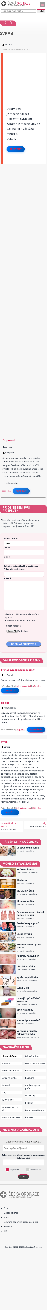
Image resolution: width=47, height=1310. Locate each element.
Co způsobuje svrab (28, 847)
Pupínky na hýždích (28, 955)
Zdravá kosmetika (10, 1070)
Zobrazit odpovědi (23, 686)
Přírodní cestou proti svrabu (29, 946)
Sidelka (5, 702)
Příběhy (29, 1102)
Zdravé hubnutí (32, 1056)
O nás (6, 1208)
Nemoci (6, 1085)
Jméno (7, 547)
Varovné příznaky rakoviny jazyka (27, 1032)
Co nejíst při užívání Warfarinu (28, 1000)
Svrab (4, 741)
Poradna (6, 1063)
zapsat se (14, 1169)
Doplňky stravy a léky (10, 1108)
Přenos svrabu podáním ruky (17, 669)
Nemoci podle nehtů (28, 1020)
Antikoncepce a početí (32, 1087)
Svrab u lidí (23, 987)
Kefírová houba (25, 869)
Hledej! (41, 11)
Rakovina (29, 1077)
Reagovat (21, 491)
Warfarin (22, 880)
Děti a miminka (9, 1077)
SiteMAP (8, 1226)
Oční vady (30, 1095)
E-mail (7, 556)
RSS (5, 1231)
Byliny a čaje (8, 1099)
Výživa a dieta (32, 1070)
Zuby (4, 1092)
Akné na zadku (25, 901)
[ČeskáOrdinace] (15, 6)
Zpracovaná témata (34, 1110)
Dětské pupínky (26, 966)
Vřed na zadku (25, 1009)
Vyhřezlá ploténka (27, 977)
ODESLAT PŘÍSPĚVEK (23, 644)
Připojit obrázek (13, 625)
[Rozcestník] (42, 4)
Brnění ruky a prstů (28, 923)
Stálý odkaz (6, 491)
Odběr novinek (11, 1212)
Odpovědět (16, 149)
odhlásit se (35, 1169)
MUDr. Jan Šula (25, 890)
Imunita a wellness (11, 1117)
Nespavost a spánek (35, 1063)
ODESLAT (23, 1177)
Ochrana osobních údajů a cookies (21, 1221)
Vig (44, 823)
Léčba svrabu (24, 933)
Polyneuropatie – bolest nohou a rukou (30, 913)
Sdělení (7, 578)
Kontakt (29, 1117)
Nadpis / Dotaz (11, 538)
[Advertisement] (23, 76)
